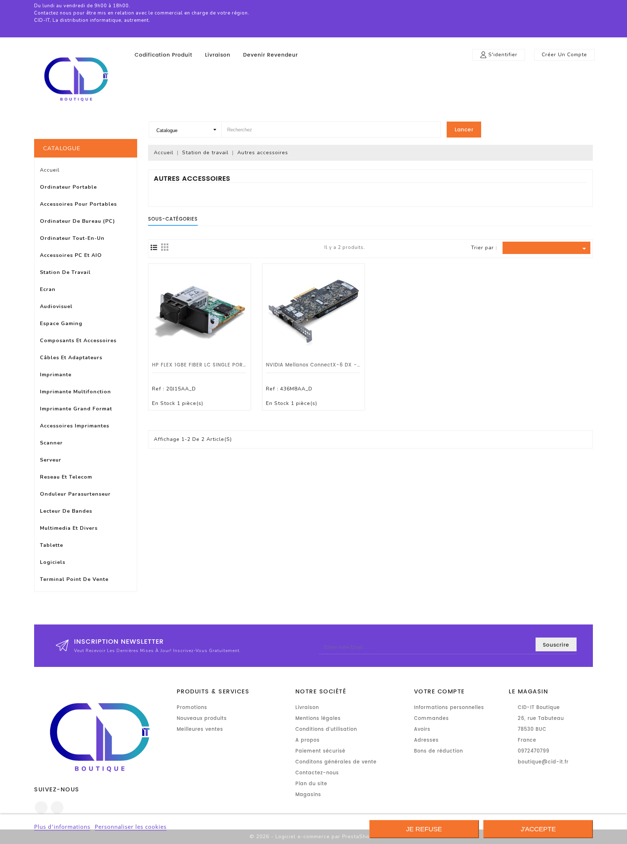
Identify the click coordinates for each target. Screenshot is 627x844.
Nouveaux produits (202, 718)
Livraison (217, 55)
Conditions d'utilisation (326, 729)
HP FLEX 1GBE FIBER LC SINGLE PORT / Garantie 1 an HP (224, 365)
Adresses (426, 740)
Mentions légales (318, 718)
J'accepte (538, 829)
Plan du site (311, 784)
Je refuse (424, 829)
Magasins (308, 795)
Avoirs (422, 729)
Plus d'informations (62, 826)
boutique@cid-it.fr (543, 762)
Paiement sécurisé (320, 751)
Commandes (431, 718)
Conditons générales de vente (336, 762)
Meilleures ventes (200, 729)
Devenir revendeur (270, 55)
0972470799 (533, 751)
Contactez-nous (317, 773)
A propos (307, 740)
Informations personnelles (449, 708)
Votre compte (439, 691)
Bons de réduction (438, 751)
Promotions (192, 708)
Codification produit (163, 55)
